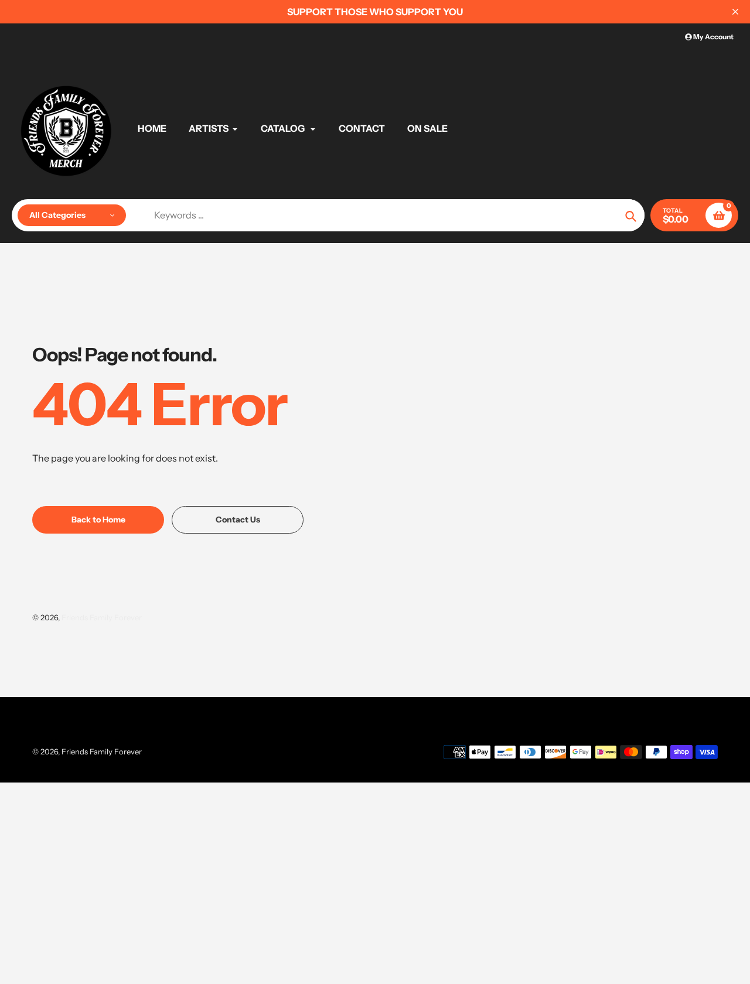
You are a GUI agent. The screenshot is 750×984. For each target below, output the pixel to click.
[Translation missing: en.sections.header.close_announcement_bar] (735, 12)
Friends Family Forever (102, 617)
